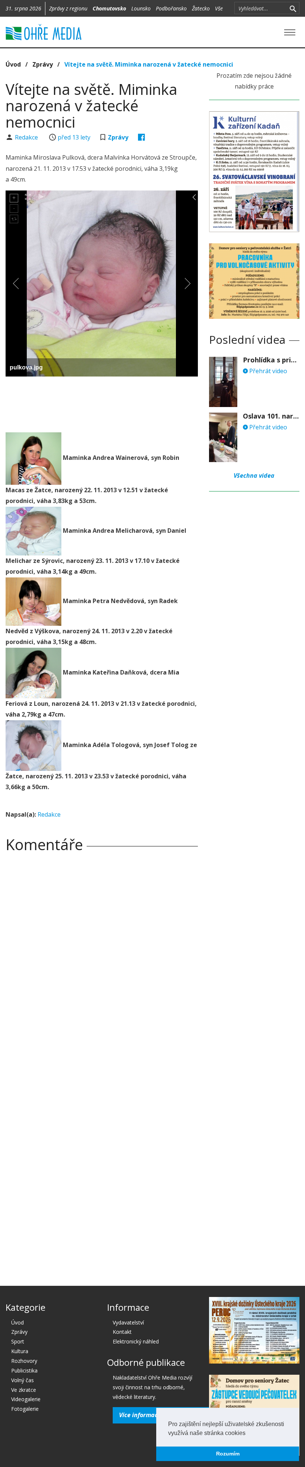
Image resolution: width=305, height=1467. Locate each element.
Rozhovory (24, 1360)
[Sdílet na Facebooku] (141, 137)
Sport (17, 1341)
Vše (219, 8)
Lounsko (141, 8)
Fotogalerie (25, 1408)
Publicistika (24, 1370)
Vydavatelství (128, 1322)
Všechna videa (254, 475)
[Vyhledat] (293, 8)
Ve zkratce (23, 1389)
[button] (248, 1433)
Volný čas (22, 1380)
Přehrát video (267, 371)
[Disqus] (102, 962)
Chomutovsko (109, 8)
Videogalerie (26, 1399)
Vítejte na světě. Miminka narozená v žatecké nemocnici (148, 64)
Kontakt (122, 1331)
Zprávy (42, 64)
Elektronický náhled (136, 1341)
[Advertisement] (141, 402)
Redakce (27, 137)
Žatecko (201, 8)
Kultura (19, 1351)
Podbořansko (171, 8)
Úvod (13, 64)
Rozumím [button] (228, 1454)
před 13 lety (74, 137)
